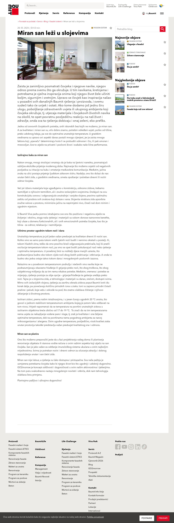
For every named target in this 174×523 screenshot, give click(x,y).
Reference (40, 457)
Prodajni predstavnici (98, 499)
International (94, 511)
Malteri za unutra (16, 466)
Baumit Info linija (96, 492)
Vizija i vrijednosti (43, 473)
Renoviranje (14, 470)
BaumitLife (40, 441)
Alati (90, 480)
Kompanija (40, 465)
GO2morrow (94, 468)
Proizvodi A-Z (94, 453)
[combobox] (64, 6)
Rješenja (66, 449)
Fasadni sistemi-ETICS (19, 449)
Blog (90, 464)
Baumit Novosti (42, 476)
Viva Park (93, 441)
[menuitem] (111, 6)
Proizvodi (13, 441)
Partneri (92, 503)
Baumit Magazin (95, 457)
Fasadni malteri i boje (18, 445)
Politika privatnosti (95, 517)
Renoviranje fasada (17, 459)
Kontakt (92, 488)
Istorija (38, 480)
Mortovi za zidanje (17, 482)
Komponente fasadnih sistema (19, 454)
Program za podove (18, 478)
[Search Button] (162, 29)
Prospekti (92, 472)
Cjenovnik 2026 (95, 461)
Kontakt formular (96, 495)
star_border (110, 27)
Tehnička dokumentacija (99, 476)
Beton (11, 486)
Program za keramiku (18, 474)
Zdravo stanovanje (17, 463)
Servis (91, 449)
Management (41, 469)
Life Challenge (69, 441)
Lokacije (92, 507)
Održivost (40, 449)
